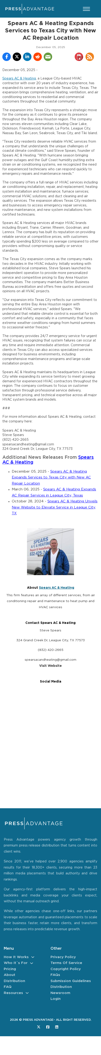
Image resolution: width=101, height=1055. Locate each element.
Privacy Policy (63, 957)
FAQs (55, 974)
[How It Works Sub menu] (33, 957)
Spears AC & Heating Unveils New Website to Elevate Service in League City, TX (54, 507)
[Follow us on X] (38, 1027)
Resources (13, 992)
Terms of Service (66, 962)
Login (55, 998)
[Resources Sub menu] (27, 993)
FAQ (8, 986)
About (9, 974)
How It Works (16, 957)
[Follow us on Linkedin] (56, 1027)
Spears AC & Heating (19, 78)
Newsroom (60, 992)
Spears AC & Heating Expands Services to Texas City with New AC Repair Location (51, 477)
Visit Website (50, 665)
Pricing (10, 969)
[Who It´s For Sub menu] (31, 963)
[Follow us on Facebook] (47, 1027)
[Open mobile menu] (86, 9)
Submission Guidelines (70, 981)
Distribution (14, 981)
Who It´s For (15, 962)
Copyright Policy (65, 969)
